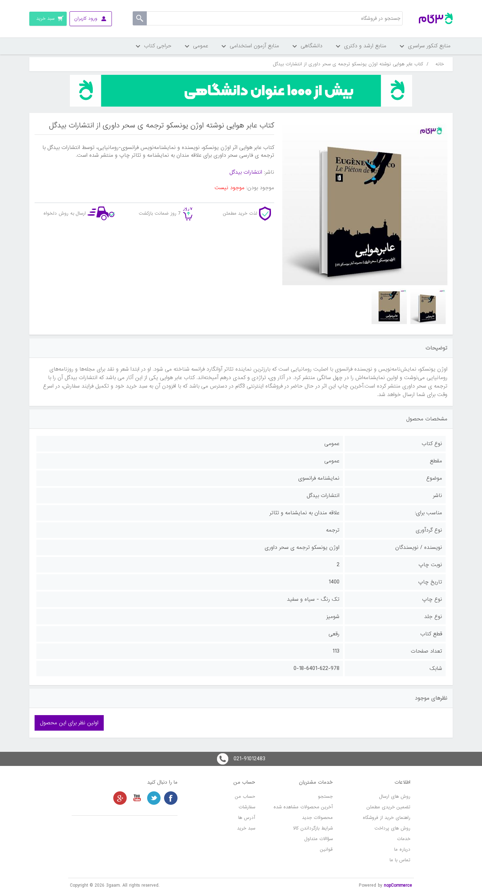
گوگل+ (120, 798)
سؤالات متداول (319, 838)
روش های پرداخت (392, 828)
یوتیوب (137, 798)
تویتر (154, 798)
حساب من (245, 796)
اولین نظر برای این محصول (69, 723)
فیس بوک (170, 798)
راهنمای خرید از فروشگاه (386, 817)
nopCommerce (398, 885)
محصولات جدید (317, 817)
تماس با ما (400, 860)
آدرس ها (246, 817)
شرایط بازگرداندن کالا (313, 828)
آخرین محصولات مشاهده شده (303, 807)
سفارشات (247, 807)
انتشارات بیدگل (245, 172)
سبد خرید (246, 828)
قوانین (326, 849)
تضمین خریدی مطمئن (388, 807)
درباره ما (402, 849)
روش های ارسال (394, 796)
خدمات (403, 838)
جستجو (325, 796)
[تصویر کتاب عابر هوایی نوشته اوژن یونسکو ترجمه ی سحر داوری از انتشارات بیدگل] (428, 306)
